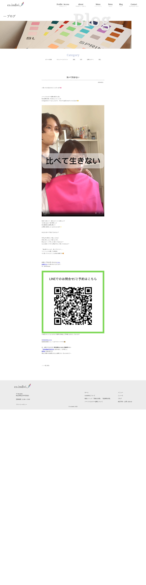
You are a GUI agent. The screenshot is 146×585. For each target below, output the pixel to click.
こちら (58, 262)
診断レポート (90, 59)
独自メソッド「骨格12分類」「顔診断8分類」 (98, 398)
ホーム (86, 392)
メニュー (120, 392)
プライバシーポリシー (21, 404)
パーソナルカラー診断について (94, 401)
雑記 (100, 59)
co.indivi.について (90, 395)
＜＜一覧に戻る (45, 365)
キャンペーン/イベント (62, 59)
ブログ (120, 398)
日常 (81, 59)
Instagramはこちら (47, 339)
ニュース (120, 395)
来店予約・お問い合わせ (125, 401)
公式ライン (44, 264)
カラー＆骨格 (48, 59)
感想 (74, 59)
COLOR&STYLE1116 (48, 349)
